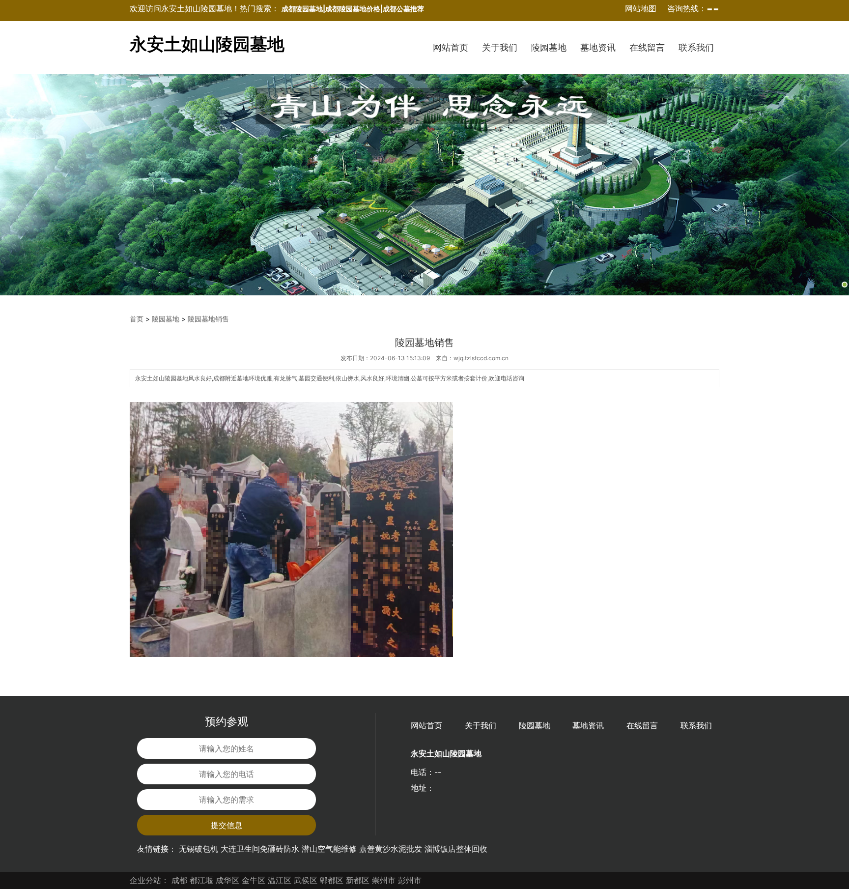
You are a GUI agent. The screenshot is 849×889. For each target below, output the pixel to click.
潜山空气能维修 (329, 849)
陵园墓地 (548, 47)
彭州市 (410, 880)
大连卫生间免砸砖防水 (260, 849)
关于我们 (499, 47)
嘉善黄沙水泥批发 (390, 849)
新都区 (357, 880)
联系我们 (696, 47)
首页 (136, 319)
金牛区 (253, 880)
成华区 (227, 880)
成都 (179, 880)
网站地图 (640, 8)
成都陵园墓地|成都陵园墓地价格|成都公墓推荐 (353, 8)
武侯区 (305, 880)
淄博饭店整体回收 (455, 849)
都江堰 (201, 880)
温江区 (279, 880)
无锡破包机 (198, 849)
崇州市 (384, 880)
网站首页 (450, 47)
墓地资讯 (598, 47)
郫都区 (331, 880)
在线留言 (647, 47)
